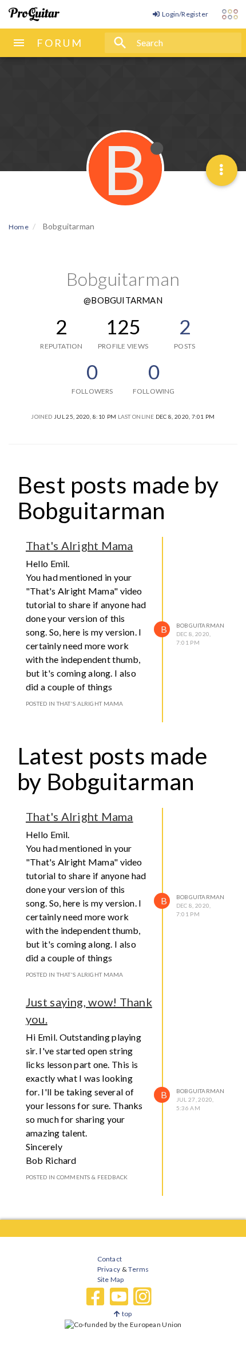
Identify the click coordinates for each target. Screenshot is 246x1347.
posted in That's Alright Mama (74, 703)
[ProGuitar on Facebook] (95, 1297)
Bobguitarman (200, 625)
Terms (138, 1269)
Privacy (108, 1269)
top (126, 1313)
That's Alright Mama (79, 545)
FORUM (60, 43)
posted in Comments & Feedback (77, 1177)
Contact (109, 1259)
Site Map (110, 1279)
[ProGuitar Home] (34, 14)
